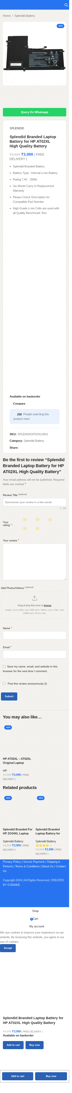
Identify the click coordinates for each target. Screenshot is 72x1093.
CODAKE (13, 884)
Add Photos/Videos (17, 588)
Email (7, 647)
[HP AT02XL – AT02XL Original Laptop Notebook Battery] (18, 735)
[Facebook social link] (20, 447)
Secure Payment (33, 861)
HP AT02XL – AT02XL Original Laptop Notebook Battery (17, 762)
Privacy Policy (12, 861)
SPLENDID (17, 128)
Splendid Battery (24, 15)
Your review (11, 540)
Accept (8, 948)
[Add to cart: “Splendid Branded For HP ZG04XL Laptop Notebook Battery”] (7, 822)
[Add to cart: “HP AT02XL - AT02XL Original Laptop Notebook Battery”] (7, 752)
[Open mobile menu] (4, 5)
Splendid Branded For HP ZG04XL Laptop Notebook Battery (17, 833)
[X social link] (25, 447)
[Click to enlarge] (10, 78)
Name (7, 628)
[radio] (24, 520)
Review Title (15, 495)
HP (5, 770)
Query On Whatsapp (34, 112)
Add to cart (17, 1076)
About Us (48, 866)
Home (7, 15)
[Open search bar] (66, 5)
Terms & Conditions (27, 866)
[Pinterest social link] (30, 447)
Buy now (51, 1076)
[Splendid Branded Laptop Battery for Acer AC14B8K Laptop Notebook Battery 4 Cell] (51, 806)
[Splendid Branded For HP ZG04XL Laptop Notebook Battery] (18, 806)
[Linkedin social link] (34, 447)
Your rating (7, 524)
